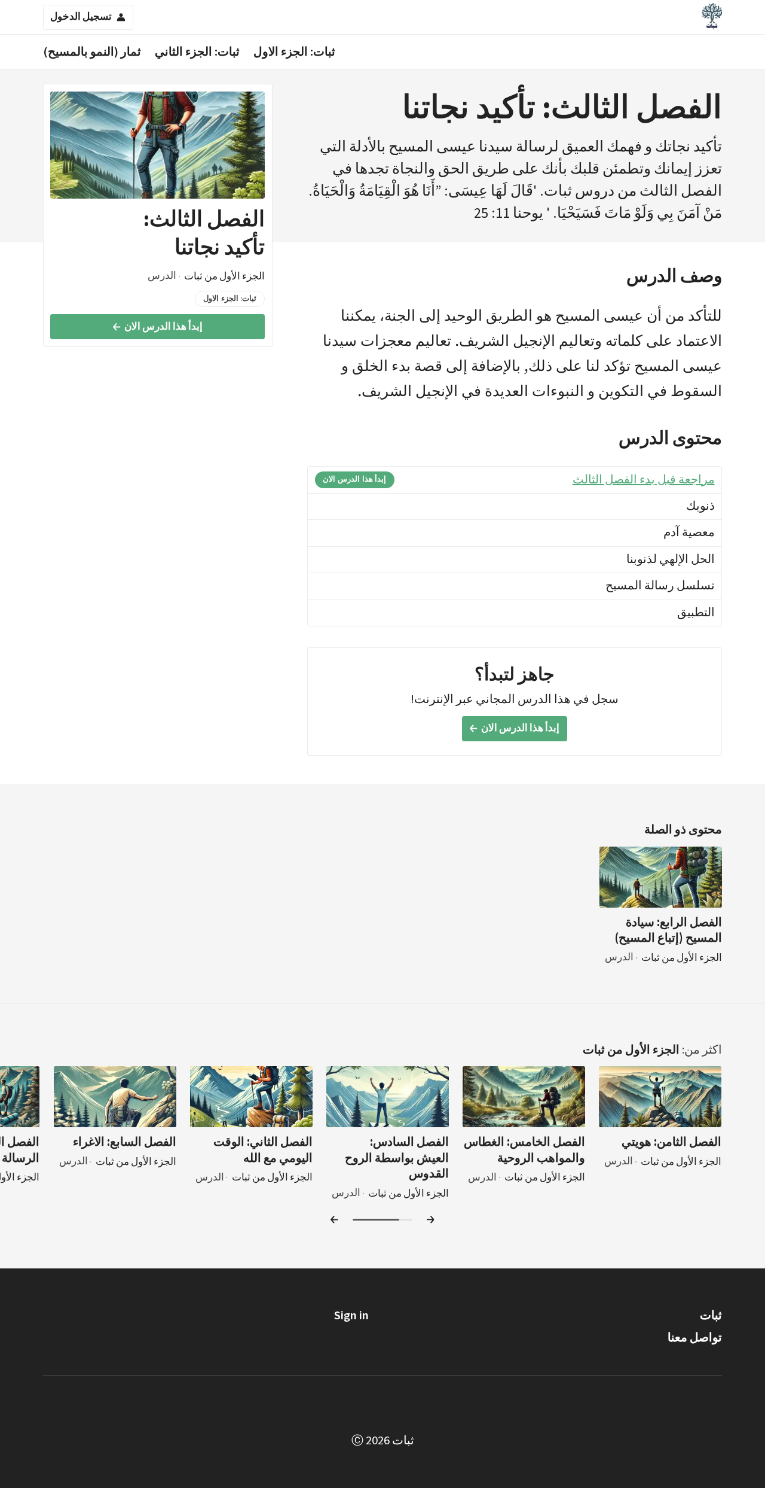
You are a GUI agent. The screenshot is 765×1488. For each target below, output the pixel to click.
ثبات (711, 1315)
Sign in (351, 1315)
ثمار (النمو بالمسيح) (92, 51)
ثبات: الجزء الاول (294, 51)
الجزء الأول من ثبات (631, 1049)
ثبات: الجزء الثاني (197, 51)
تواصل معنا (695, 1337)
